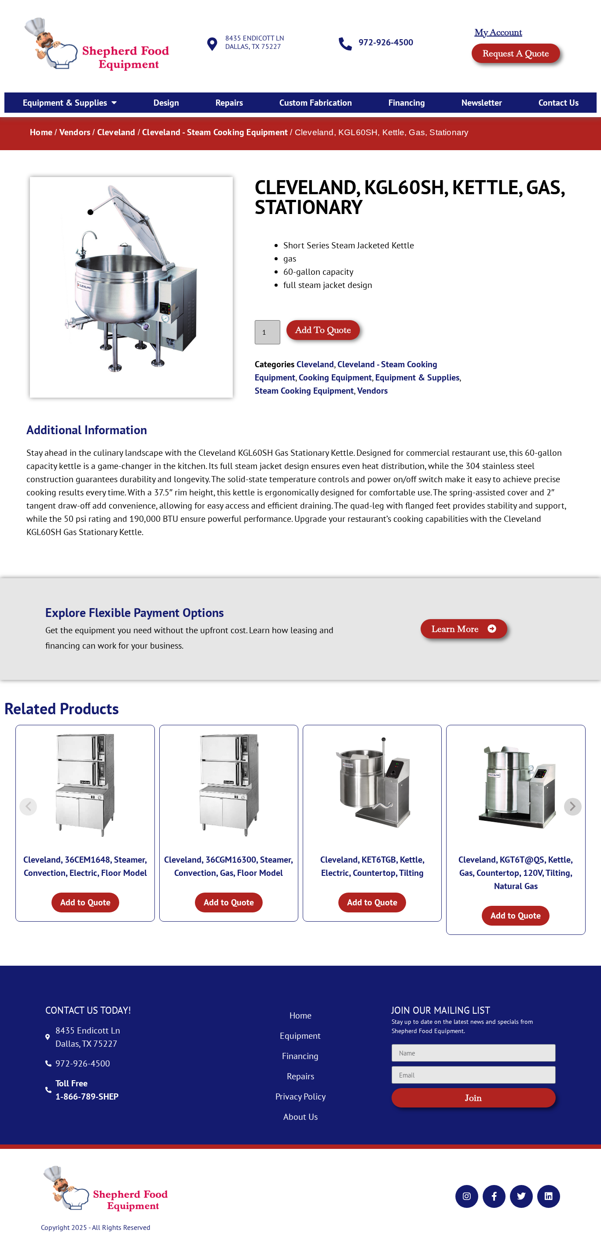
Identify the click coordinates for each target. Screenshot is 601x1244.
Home (41, 132)
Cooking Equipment (335, 377)
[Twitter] (521, 1196)
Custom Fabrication (315, 102)
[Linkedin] (548, 1196)
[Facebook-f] (494, 1196)
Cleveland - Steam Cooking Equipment (215, 132)
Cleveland (116, 132)
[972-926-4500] (345, 44)
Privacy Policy (300, 1096)
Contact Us (559, 102)
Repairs (229, 102)
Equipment (300, 1035)
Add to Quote (323, 330)
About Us (300, 1116)
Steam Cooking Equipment (304, 390)
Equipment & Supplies (65, 102)
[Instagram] (466, 1196)
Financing (406, 102)
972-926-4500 (386, 42)
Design (166, 102)
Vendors (74, 132)
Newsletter (482, 102)
